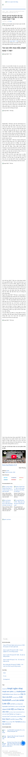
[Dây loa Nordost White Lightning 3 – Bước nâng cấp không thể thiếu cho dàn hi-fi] (7, 503)
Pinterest (13, 479)
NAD (14, 472)
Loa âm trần (13, 716)
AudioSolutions (6, 694)
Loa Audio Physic (15, 697)
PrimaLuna (8, 721)
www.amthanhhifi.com (17, 752)
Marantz (17, 719)
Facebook (13, 477)
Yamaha (18, 722)
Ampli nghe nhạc (15, 688)
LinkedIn (6, 479)
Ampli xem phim (8, 472)
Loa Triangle (16, 714)
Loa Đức (12, 719)
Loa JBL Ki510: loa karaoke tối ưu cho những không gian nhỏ (16, 730)
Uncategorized (6, 679)
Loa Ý (8, 716)
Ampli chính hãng (16, 755)
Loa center (19, 700)
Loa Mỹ (10, 709)
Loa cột (6, 703)
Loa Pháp (17, 709)
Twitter (5, 477)
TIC (14, 721)
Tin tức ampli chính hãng (11, 753)
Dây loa (18, 694)
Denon (15, 694)
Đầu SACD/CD (6, 724)
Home (3, 11)
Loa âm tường (19, 716)
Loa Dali (12, 704)
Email (20, 479)
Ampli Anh (4, 688)
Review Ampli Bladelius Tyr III (9, 465)
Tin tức (4, 676)
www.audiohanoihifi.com (7, 752)
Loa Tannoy (10, 714)
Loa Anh (9, 697)
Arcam (15, 691)
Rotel (11, 721)
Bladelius (12, 694)
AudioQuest (20, 691)
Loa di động (17, 704)
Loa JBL (20, 706)
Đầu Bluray (23, 721)
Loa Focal (11, 706)
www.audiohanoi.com (13, 751)
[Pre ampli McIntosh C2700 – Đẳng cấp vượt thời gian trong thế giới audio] (19, 503)
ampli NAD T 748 (14, 41)
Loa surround (19, 712)
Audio (7, 11)
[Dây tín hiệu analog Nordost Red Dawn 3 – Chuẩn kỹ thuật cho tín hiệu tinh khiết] (7, 489)
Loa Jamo (16, 706)
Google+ (21, 477)
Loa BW (13, 700)
